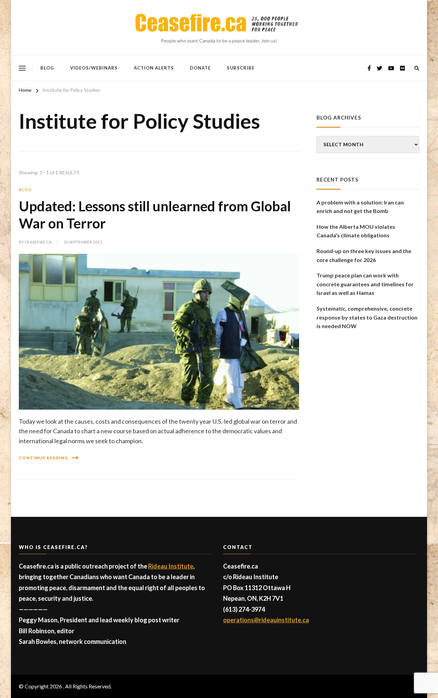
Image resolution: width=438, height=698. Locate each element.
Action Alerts (154, 68)
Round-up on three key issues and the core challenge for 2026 (364, 255)
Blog (47, 68)
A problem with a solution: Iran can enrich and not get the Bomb (360, 206)
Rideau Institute (170, 566)
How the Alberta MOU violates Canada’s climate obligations (356, 231)
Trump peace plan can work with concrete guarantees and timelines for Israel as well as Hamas (365, 284)
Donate (200, 68)
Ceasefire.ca (38, 242)
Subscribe (241, 68)
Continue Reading (43, 457)
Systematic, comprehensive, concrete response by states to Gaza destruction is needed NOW (367, 317)
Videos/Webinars (94, 68)
